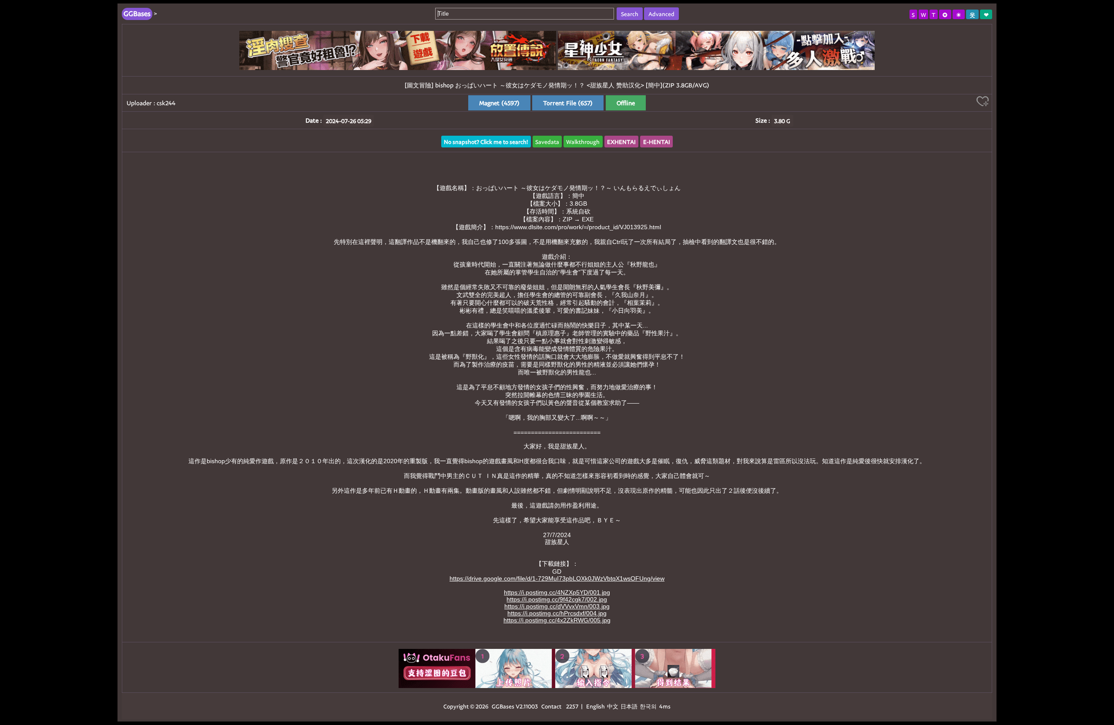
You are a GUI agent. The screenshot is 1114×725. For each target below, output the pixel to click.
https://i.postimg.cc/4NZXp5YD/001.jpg (557, 592)
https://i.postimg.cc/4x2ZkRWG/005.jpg (557, 620)
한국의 (649, 706)
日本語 (629, 706)
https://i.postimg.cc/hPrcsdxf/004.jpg (557, 613)
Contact (551, 706)
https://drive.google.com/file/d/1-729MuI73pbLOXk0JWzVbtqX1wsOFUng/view (557, 578)
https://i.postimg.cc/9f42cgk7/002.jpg (557, 599)
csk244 (166, 103)
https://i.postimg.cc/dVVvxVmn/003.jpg (557, 606)
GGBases (503, 706)
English (595, 706)
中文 (612, 706)
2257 (572, 706)
